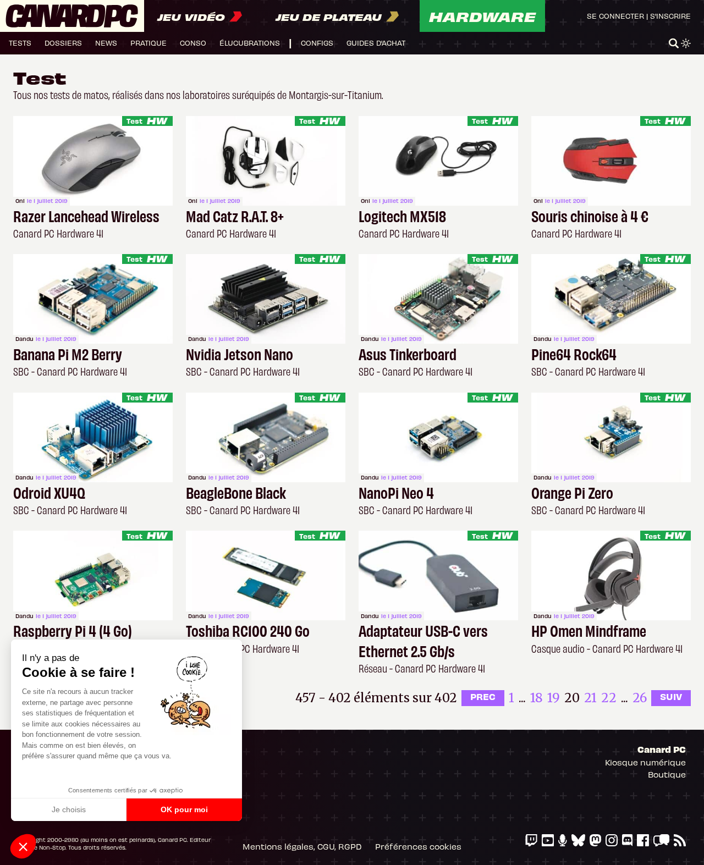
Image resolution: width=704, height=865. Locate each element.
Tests (20, 42)
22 (609, 698)
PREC (483, 696)
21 (590, 698)
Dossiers (63, 42)
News (106, 42)
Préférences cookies (418, 846)
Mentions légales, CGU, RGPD (302, 846)
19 (553, 698)
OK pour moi (184, 809)
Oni (20, 200)
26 (639, 698)
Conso (193, 42)
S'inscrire (670, 16)
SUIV (671, 696)
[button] (23, 846)
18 (536, 698)
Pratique (148, 42)
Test (134, 120)
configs (317, 42)
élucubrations (249, 42)
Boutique (667, 774)
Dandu (24, 338)
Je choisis (69, 809)
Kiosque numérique (645, 762)
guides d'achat (375, 42)
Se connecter (615, 16)
